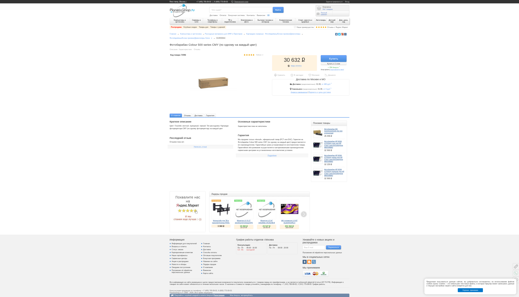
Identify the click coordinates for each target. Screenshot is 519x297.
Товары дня (203, 27)
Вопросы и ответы (179, 246)
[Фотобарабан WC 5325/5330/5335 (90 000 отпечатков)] (318, 132)
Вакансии (261, 15)
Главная (173, 34)
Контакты (251, 15)
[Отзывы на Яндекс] (187, 209)
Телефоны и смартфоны (212, 21)
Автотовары (321, 20)
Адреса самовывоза (299, 92)
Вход (347, 2)
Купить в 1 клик (333, 64)
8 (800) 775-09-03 (221, 2)
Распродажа (176, 27)
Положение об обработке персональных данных (182, 271)
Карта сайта (208, 273)
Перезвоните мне (241, 2)
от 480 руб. (327, 84)
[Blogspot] (309, 262)
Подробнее (272, 156)
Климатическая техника (285, 21)
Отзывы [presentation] (187, 115)
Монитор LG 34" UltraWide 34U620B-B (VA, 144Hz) (266, 223)
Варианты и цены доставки (320, 92)
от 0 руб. (327, 89)
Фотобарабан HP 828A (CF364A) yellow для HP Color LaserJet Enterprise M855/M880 (333, 158)
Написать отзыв (200, 147)
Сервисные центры (179, 258)
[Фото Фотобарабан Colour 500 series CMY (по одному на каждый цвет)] (216, 83)
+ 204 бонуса (334, 67)
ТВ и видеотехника (230, 21)
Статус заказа (177, 249)
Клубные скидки (190, 27)
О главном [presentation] (175, 115)
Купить (333, 58)
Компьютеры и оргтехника (180, 21)
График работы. (318, 284)
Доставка (214, 15)
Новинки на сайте (210, 261)
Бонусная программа (211, 258)
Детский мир (332, 21)
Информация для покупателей (184, 244)
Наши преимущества (305, 27)
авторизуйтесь (247, 295)
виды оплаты (296, 66)
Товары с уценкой (217, 27)
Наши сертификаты (179, 255)
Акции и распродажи (180, 261)
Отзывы (197, 49)
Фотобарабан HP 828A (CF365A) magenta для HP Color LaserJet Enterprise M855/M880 (334, 173)
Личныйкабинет (324, 13)
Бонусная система (236, 15)
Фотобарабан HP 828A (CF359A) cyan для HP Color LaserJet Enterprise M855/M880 (333, 144)
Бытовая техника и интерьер (265, 21)
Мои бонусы (235, 295)
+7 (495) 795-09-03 (203, 2)
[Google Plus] (342, 34)
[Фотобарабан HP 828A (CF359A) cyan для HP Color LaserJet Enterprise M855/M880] (318, 145)
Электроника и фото (246, 21)
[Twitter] (339, 34)
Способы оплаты (210, 252)
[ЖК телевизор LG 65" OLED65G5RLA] (289, 209)
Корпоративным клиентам (182, 252)
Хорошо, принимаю (470, 290)
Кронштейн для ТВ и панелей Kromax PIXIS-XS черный (221, 223)
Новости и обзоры (179, 264)
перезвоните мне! (337, 70)
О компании (208, 267)
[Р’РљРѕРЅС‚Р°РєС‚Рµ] (336, 34)
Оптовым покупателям (212, 255)
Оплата (223, 15)
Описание (174, 49)
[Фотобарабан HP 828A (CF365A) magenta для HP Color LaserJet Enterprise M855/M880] (318, 173)
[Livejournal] (314, 262)
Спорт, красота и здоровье (305, 21)
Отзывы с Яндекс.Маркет (337, 27)
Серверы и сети (196, 21)
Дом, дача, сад (343, 21)
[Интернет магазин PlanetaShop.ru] (183, 10)
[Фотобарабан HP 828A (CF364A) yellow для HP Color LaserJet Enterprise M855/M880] (318, 159)
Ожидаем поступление (181, 267)
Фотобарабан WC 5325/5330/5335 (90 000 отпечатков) (333, 131)
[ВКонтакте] (305, 262)
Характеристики (185, 49)
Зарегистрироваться (334, 2)
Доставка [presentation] (198, 115)
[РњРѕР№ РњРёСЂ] (345, 34)
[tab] (176, 115)
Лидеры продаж (209, 264)
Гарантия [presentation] (210, 115)
